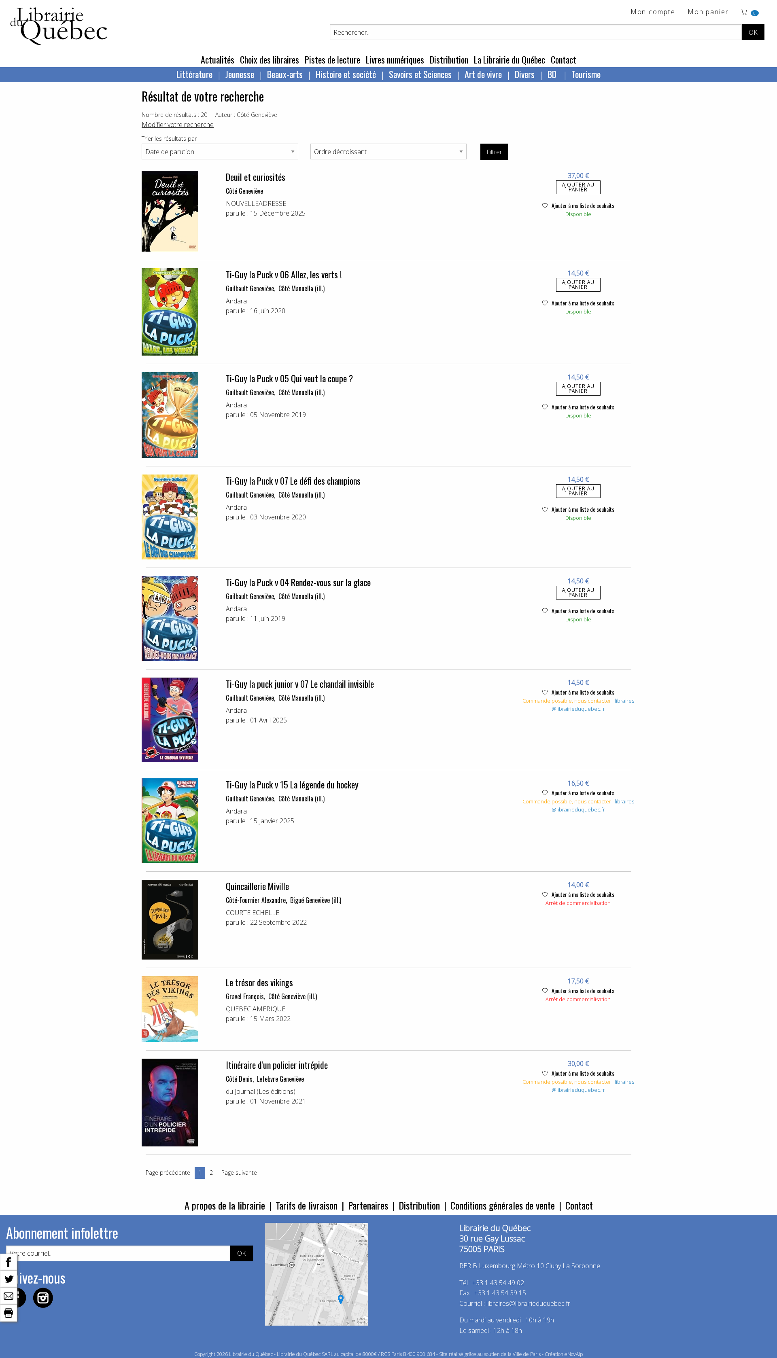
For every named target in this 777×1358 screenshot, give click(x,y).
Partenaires (368, 1205)
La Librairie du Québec (509, 59)
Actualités (217, 59)
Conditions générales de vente (502, 1205)
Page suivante (239, 1172)
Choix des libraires (269, 59)
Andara (236, 301)
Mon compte (653, 12)
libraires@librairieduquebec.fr (593, 704)
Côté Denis (239, 1079)
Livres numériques (395, 59)
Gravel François (245, 996)
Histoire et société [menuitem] (346, 74)
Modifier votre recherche (178, 124)
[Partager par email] (8, 1295)
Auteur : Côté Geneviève (246, 115)
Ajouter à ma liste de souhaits (582, 205)
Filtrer (494, 152)
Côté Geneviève (244, 191)
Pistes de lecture (332, 59)
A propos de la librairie (225, 1205)
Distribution (449, 59)
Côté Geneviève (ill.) (292, 996)
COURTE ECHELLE (252, 912)
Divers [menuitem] (525, 74)
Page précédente (168, 1172)
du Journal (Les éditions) (260, 1091)
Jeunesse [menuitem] (239, 74)
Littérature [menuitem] (194, 74)
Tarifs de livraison (307, 1205)
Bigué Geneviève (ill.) (315, 900)
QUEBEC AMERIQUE (255, 1008)
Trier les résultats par (169, 138)
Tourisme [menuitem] (586, 74)
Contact (563, 59)
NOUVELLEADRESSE (256, 203)
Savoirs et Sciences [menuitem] (420, 74)
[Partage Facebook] (8, 1261)
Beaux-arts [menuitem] (285, 74)
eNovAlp (574, 1354)
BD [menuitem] (553, 74)
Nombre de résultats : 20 (174, 115)
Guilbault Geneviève (250, 288)
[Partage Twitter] (8, 1278)
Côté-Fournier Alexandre (256, 900)
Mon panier (708, 12)
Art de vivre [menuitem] (483, 74)
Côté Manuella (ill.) (301, 288)
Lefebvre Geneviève (280, 1079)
